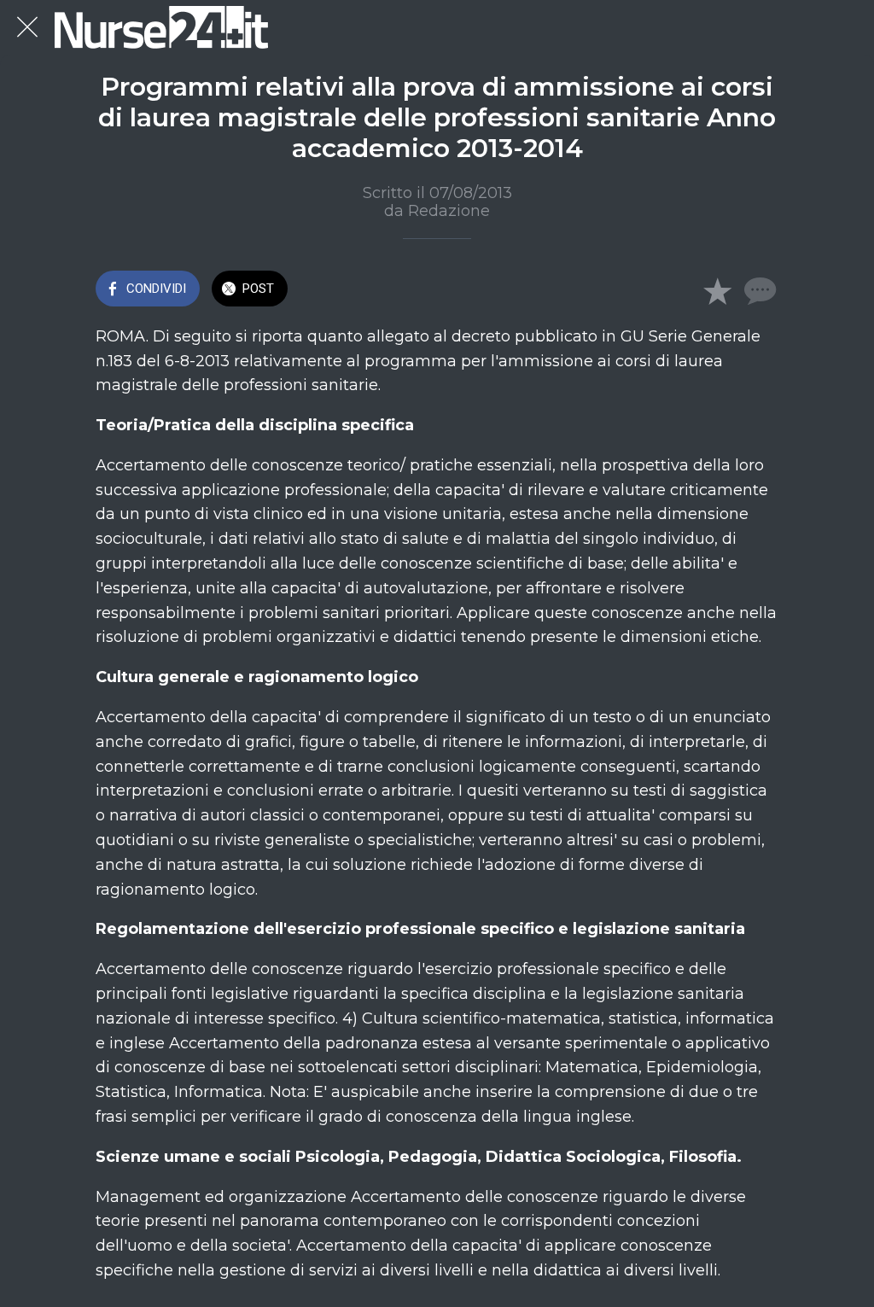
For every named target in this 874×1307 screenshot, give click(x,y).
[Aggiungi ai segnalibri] (716, 290)
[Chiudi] (27, 27)
